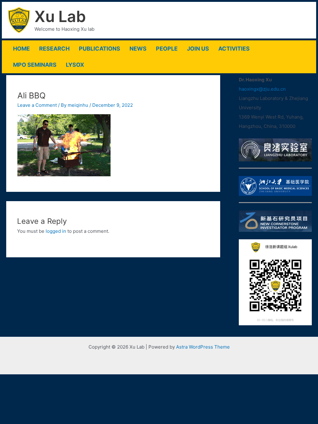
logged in (56, 231)
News (138, 48)
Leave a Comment (37, 105)
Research (54, 48)
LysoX (75, 64)
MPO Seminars (35, 64)
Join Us (198, 48)
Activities (234, 48)
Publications (99, 48)
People (167, 48)
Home (21, 48)
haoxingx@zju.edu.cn (262, 89)
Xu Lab (60, 16)
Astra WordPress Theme (203, 347)
